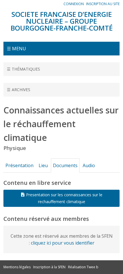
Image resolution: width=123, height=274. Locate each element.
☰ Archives (18, 89)
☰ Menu (16, 48)
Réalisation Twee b (83, 267)
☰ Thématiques (23, 69)
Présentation (19, 165)
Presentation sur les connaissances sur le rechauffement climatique (63, 198)
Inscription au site (103, 3)
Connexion (74, 3)
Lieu (43, 165)
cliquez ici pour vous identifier (62, 243)
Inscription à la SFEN (49, 267)
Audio (89, 165)
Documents (65, 165)
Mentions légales (17, 267)
